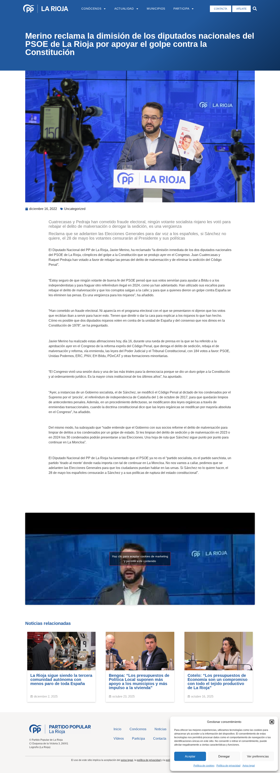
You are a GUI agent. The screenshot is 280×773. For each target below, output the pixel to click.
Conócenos (91, 8)
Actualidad (124, 8)
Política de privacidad (228, 765)
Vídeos (119, 738)
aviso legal (127, 760)
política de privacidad (149, 760)
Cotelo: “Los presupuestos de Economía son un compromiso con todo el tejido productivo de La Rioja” (217, 681)
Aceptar (190, 756)
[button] (272, 722)
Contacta (159, 738)
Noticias (160, 729)
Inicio (117, 729)
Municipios (156, 8)
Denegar (224, 756)
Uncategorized (74, 209)
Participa (181, 8)
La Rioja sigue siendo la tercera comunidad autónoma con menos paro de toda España (61, 679)
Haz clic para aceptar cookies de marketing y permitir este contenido (140, 559)
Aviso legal (248, 765)
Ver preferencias (258, 756)
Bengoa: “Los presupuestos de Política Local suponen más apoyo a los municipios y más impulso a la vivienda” (139, 681)
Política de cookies (203, 765)
